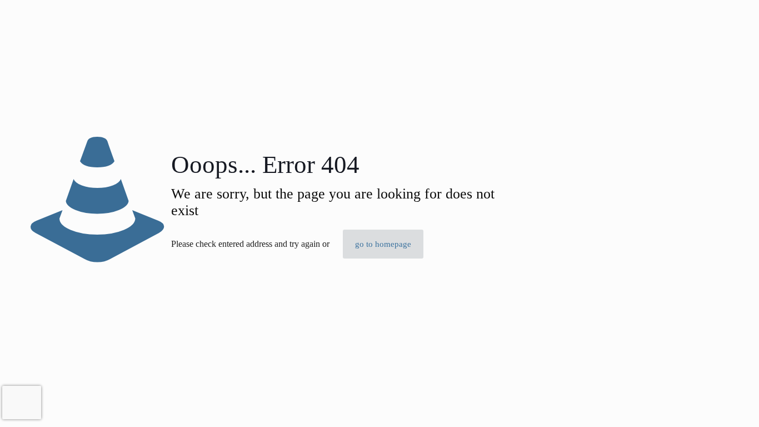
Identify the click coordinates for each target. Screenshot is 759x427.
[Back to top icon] (705, 404)
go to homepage (383, 244)
